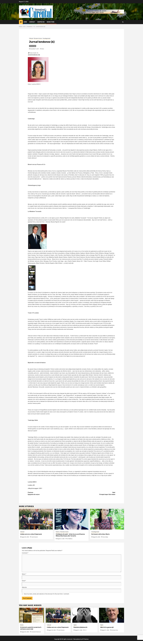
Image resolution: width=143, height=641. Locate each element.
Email (24, 580)
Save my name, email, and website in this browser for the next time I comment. (46, 594)
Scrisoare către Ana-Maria (100, 534)
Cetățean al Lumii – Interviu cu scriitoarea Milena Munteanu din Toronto (70, 535)
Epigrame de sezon (34, 493)
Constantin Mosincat (36, 631)
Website (24, 587)
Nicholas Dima (114, 630)
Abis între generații (107, 627)
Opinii (75, 625)
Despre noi (40, 22)
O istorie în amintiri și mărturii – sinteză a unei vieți (31, 628)
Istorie (21, 625)
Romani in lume (38, 38)
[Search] (123, 22)
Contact (32, 22)
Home (25, 22)
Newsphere (76, 639)
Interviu (58, 531)
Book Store (50, 22)
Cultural (31, 38)
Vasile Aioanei (34, 537)
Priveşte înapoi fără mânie (107, 493)
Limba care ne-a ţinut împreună (31, 534)
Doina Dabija (105, 537)
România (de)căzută (80, 627)
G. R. (85, 630)
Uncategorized (46, 38)
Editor (42, 48)
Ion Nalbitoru (69, 538)
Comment (25, 553)
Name (24, 574)
